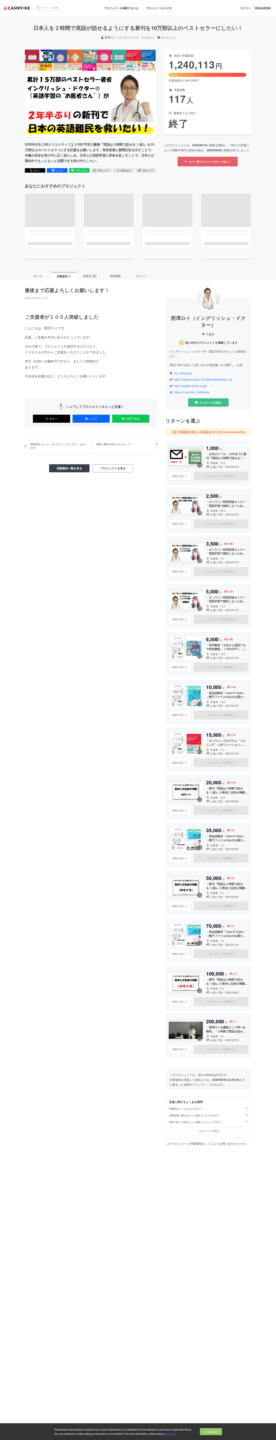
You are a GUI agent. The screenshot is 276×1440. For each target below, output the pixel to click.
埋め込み (126, 170)
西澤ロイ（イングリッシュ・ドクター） (130, 37)
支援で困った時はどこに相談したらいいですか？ (195, 1122)
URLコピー (103, 170)
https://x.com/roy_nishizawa (191, 392)
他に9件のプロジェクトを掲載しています (211, 342)
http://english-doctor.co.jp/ (190, 386)
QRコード (147, 170)
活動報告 (63, 276)
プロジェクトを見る (113, 468)
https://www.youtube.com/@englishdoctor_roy (203, 379)
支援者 (89, 276)
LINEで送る (81, 170)
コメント (141, 276)
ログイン (245, 8)
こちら (209, 1144)
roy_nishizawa (183, 373)
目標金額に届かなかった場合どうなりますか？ (194, 1115)
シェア (59, 170)
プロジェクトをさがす (159, 8)
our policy (170, 1433)
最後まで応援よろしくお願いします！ (67, 290)
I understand (211, 1431)
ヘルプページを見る (208, 1130)
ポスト (37, 170)
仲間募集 (115, 276)
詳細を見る (178, 476)
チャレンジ (168, 37)
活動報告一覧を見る (69, 468)
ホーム (38, 276)
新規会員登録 (263, 8)
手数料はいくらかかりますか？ (186, 1108)
